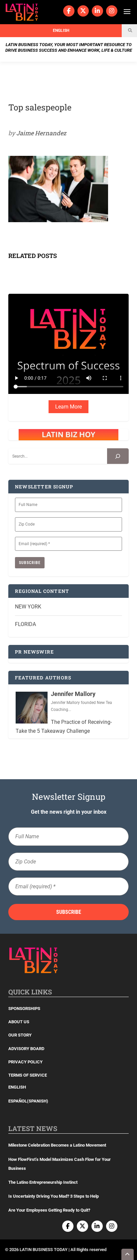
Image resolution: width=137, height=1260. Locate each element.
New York (28, 606)
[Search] (118, 456)
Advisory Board (26, 1048)
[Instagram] (111, 11)
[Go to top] (127, 1254)
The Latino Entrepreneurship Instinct (42, 1182)
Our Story (20, 1035)
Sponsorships (24, 1008)
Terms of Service (27, 1075)
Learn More (68, 407)
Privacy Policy (25, 1061)
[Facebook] (68, 11)
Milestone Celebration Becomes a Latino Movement (57, 1145)
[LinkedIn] (97, 11)
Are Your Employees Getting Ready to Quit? (49, 1210)
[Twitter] (83, 11)
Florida (25, 624)
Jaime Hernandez (41, 133)
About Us (18, 1021)
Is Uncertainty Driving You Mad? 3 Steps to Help (53, 1196)
